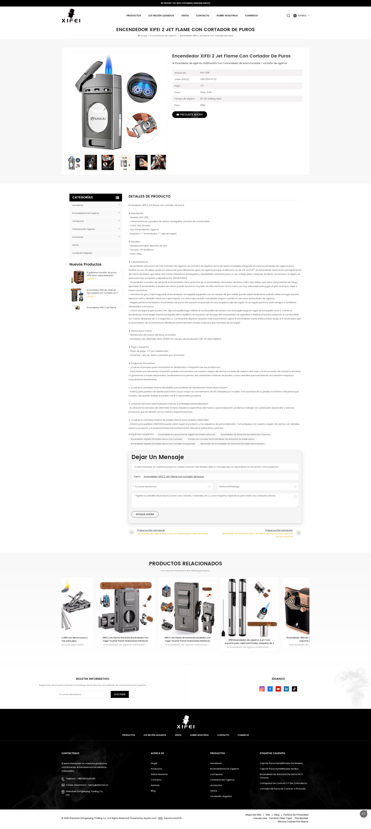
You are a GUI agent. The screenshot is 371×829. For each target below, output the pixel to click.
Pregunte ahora (191, 114)
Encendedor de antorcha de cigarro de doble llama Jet (186, 434)
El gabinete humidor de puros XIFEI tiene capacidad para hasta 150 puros (102, 274)
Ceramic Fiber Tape (280, 818)
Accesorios (77, 237)
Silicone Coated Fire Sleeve (293, 821)
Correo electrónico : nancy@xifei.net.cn (87, 784)
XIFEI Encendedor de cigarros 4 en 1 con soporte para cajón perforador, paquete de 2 (216, 641)
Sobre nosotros (227, 16)
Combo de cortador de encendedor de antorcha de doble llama (221, 439)
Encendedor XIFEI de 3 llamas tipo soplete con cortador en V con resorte (102, 291)
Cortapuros (78, 221)
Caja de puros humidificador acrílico (279, 768)
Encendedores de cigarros (163, 35)
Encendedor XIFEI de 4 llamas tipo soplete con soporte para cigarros (278, 639)
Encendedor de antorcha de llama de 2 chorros (245, 434)
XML (268, 814)
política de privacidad (295, 814)
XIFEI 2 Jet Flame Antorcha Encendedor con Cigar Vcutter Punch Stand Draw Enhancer (93, 639)
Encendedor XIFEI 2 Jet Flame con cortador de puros (174, 476)
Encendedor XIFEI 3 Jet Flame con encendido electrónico (101, 309)
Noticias (155, 785)
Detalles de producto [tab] (150, 197)
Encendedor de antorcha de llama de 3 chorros (281, 776)
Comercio (251, 16)
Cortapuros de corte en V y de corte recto (283, 783)
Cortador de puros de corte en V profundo (283, 788)
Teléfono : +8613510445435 (80, 778)
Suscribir (120, 694)
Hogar (144, 35)
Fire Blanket (301, 818)
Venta (185, 16)
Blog (153, 790)
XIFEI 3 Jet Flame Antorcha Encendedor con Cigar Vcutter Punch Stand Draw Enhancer (154, 639)
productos (134, 16)
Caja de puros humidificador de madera (281, 763)
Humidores (77, 205)
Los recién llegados (161, 16)
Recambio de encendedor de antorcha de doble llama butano (233, 443)
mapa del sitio (253, 814)
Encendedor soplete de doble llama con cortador (156, 439)
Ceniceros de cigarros (83, 229)
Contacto (202, 16)
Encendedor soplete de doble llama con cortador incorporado (163, 443)
